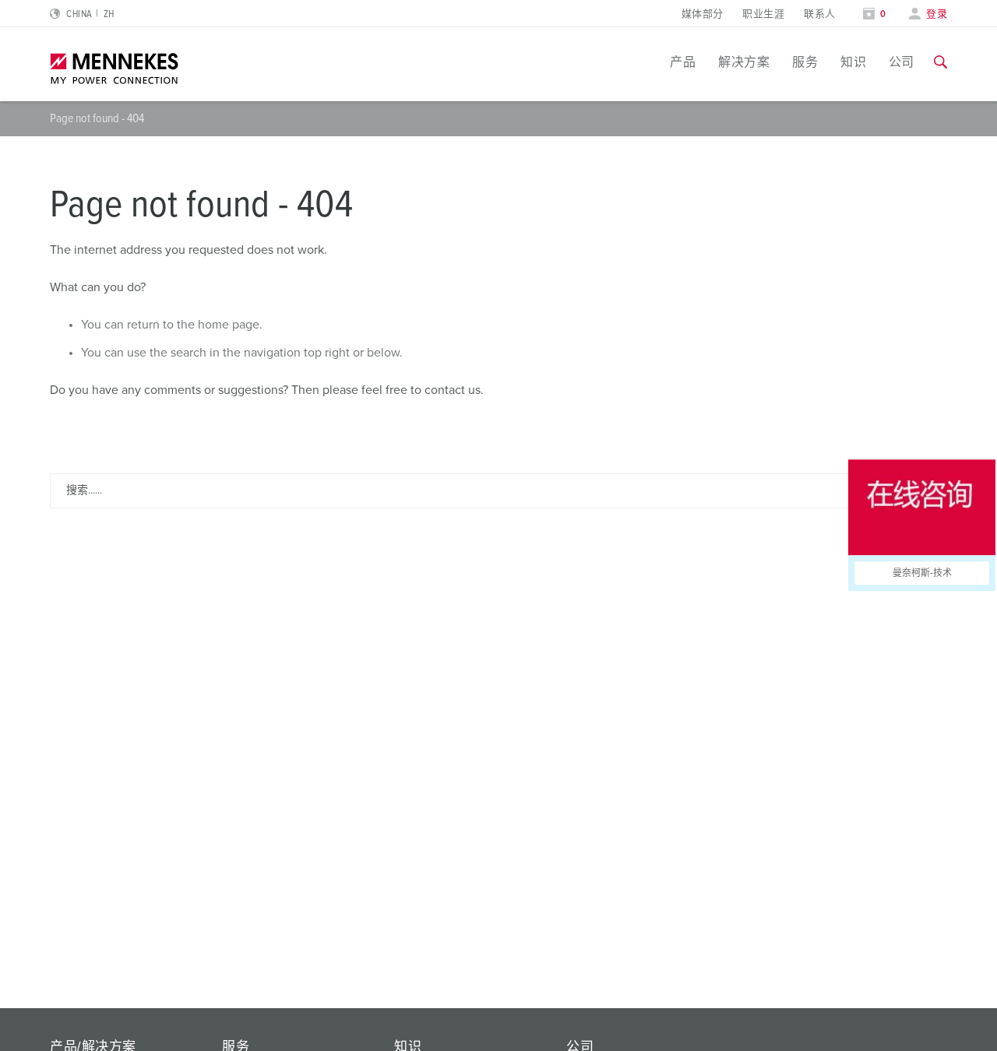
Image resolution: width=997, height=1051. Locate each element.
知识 (853, 62)
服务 (805, 62)
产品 (683, 62)
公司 (901, 62)
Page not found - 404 (97, 118)
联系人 (819, 14)
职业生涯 (763, 14)
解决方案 (744, 62)
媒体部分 (703, 14)
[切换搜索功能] (940, 62)
